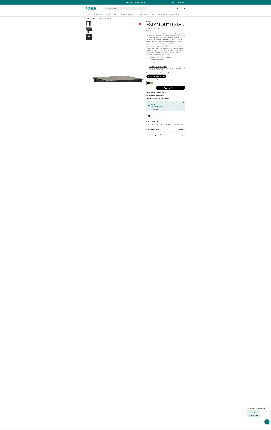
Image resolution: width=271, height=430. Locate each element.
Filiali (173, 2)
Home (87, 18)
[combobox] (181, 2)
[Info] (184, 68)
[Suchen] (144, 8)
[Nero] (147, 83)
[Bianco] (155, 83)
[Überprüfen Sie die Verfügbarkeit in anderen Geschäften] (166, 116)
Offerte (93, 18)
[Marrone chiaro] (151, 83)
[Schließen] (183, 102)
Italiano (182, 2)
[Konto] (184, 8)
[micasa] (91, 8)
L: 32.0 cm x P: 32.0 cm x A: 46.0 (156, 76)
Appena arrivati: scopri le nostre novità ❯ (135, 2)
